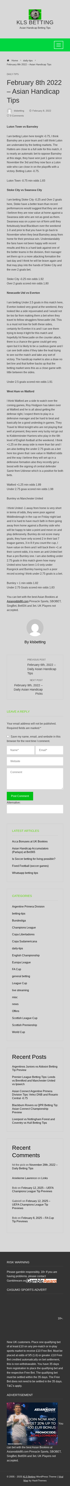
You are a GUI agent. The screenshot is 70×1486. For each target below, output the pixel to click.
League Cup (19, 983)
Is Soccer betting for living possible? (33, 858)
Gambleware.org (17, 1280)
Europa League (21, 962)
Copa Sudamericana (24, 941)
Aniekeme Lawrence (24, 1178)
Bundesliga (19, 920)
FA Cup (16, 969)
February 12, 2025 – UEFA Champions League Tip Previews (31, 1205)
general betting (21, 976)
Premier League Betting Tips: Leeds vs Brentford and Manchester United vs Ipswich (33, 1081)
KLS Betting (35, 22)
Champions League (24, 927)
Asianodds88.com (18, 601)
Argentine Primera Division (28, 906)
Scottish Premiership (24, 1025)
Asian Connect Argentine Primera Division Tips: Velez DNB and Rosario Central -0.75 (35, 1095)
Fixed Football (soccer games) (30, 865)
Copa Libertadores (23, 934)
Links (44, 1178)
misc (15, 997)
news (15, 1004)
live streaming (20, 990)
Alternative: (13, 802)
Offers (15, 1011)
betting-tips (18, 913)
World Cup (18, 1032)
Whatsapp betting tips (25, 872)
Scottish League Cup (24, 1018)
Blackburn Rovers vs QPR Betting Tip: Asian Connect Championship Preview (35, 1109)
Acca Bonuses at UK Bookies (30, 841)
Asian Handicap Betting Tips (35, 27)
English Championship (26, 955)
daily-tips (13, 74)
